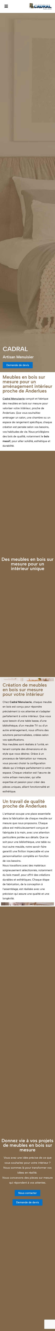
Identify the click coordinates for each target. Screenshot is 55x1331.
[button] (6, 6)
